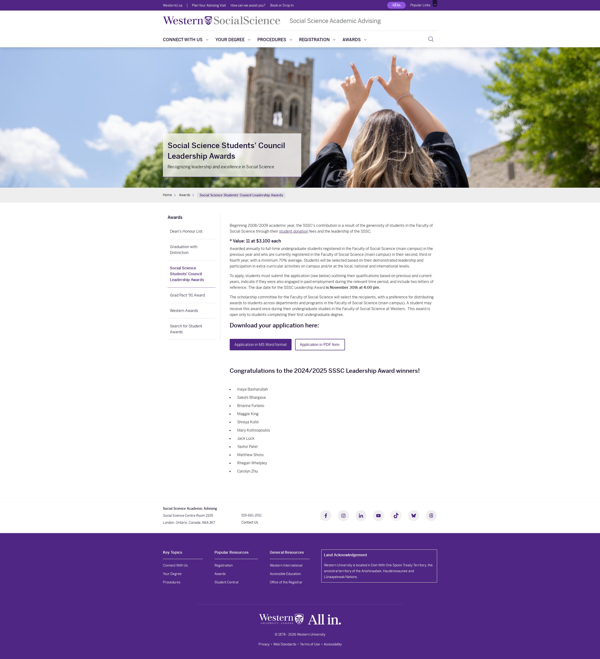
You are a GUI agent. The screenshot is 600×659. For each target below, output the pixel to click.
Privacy (264, 644)
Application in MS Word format (260, 344)
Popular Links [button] (420, 5)
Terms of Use (310, 644)
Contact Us (249, 522)
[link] (191, 217)
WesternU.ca (172, 5)
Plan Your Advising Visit (209, 5)
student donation (293, 231)
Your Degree (230, 39)
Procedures (271, 39)
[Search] (431, 39)
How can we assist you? (248, 5)
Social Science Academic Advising (335, 20)
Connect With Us (182, 39)
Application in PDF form (320, 345)
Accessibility (333, 644)
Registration (314, 39)
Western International (286, 565)
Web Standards (284, 644)
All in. (396, 5)
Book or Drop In (282, 5)
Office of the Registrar (286, 582)
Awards (351, 39)
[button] (435, 3)
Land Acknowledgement (345, 555)
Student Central (226, 582)
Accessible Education (285, 574)
